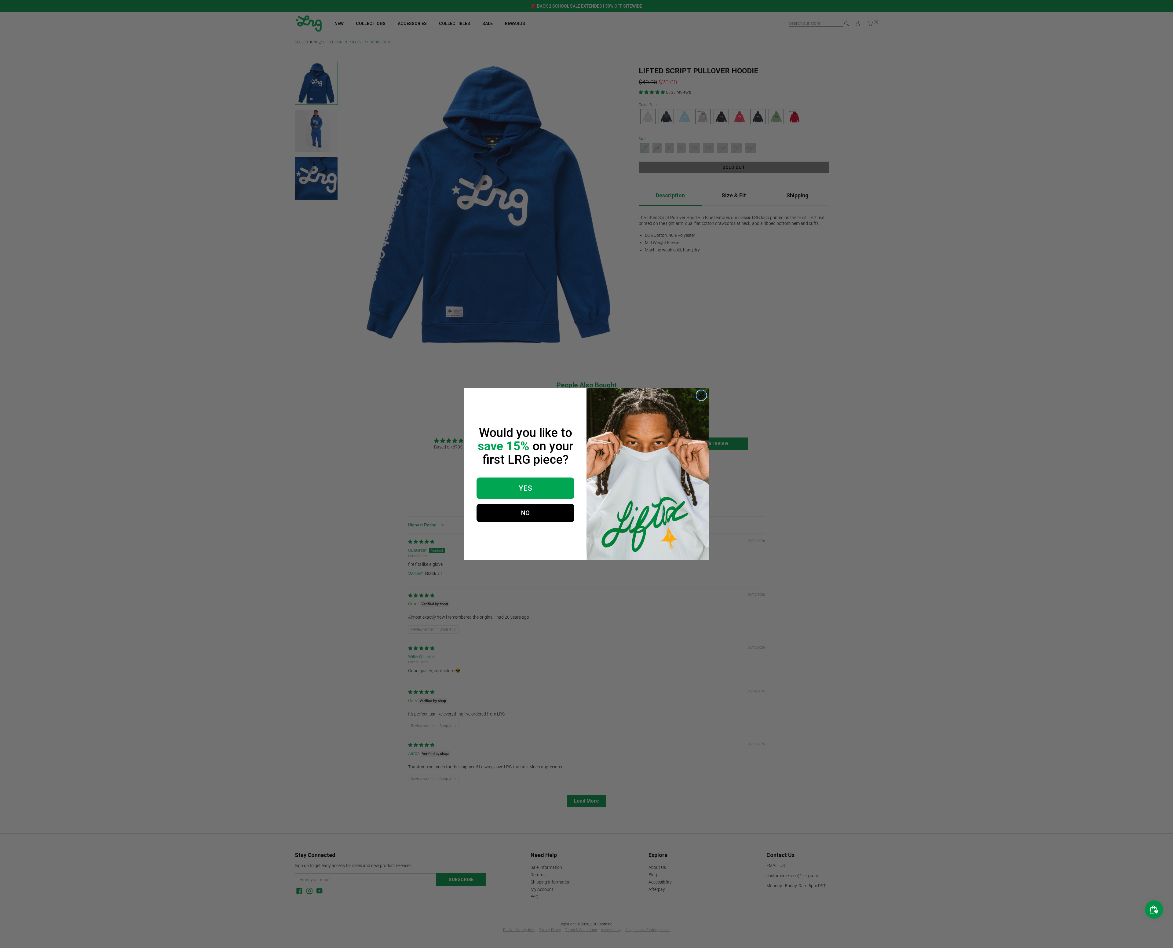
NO (525, 513)
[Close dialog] (701, 395)
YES (525, 488)
